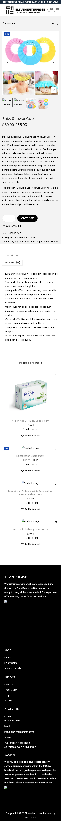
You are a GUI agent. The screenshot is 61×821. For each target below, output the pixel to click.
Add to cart (27, 218)
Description (12, 255)
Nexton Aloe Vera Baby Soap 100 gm (30, 420)
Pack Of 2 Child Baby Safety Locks (30, 529)
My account (10, 662)
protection (44, 241)
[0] (49, 10)
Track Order (10, 689)
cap (17, 241)
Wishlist (8, 700)
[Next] (53, 63)
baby (10, 241)
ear (21, 241)
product (34, 241)
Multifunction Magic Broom (30, 455)
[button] (11, 226)
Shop (7, 695)
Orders (7, 657)
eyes (26, 241)
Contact (8, 684)
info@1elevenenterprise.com (19, 731)
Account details (12, 668)
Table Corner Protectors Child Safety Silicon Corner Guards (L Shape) (30, 493)
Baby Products (22, 237)
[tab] (30, 255)
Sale (32, 237)
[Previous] (7, 63)
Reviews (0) (12, 262)
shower (55, 241)
